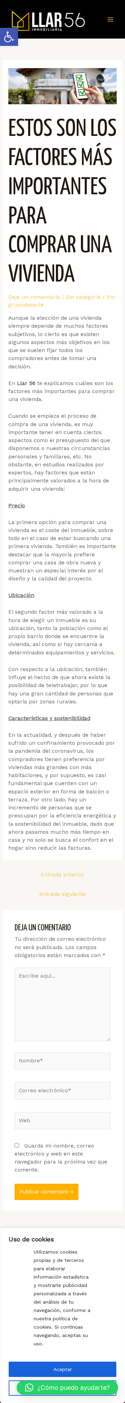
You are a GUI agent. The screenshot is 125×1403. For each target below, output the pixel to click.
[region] (62, 1315)
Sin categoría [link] (83, 297)
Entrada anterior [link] (62, 875)
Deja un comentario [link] (34, 297)
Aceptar (62, 1369)
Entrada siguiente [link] (62, 894)
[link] (9, 37)
